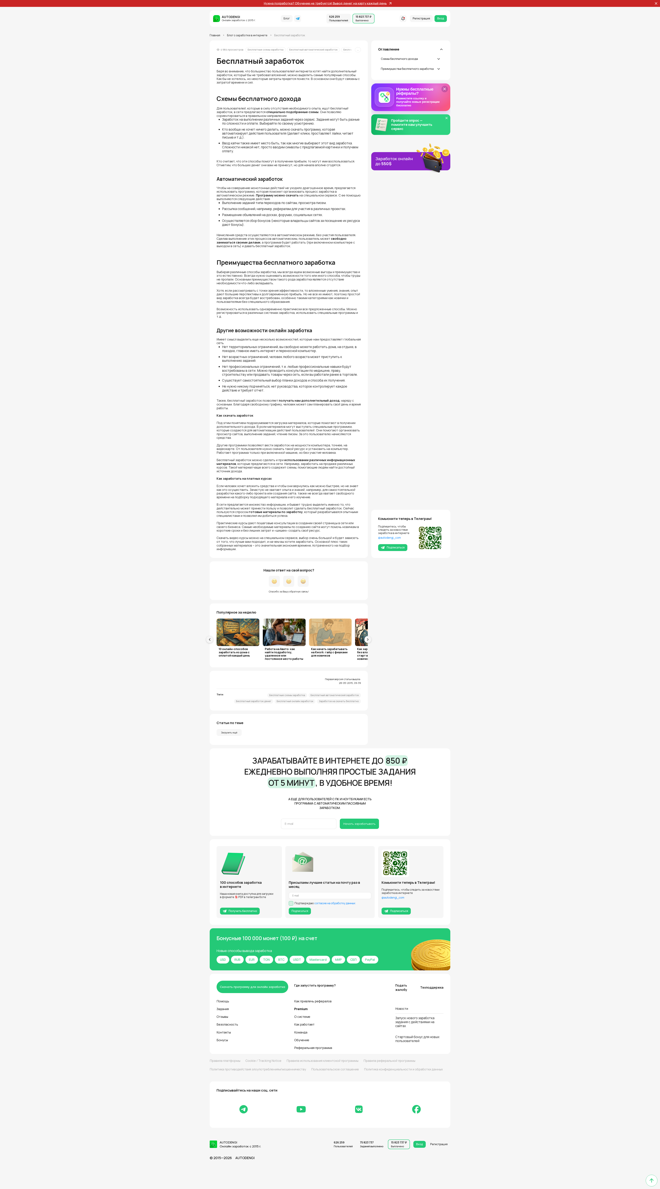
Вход (440, 18)
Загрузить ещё (229, 732)
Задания (223, 1009)
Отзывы (222, 1017)
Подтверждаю (325, 903)
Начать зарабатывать (359, 823)
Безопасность (227, 1024)
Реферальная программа (313, 1048)
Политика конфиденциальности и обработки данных (403, 1069)
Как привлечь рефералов (313, 1001)
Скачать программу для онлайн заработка (252, 987)
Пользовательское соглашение (335, 1069)
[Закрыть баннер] (444, 89)
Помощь (223, 1001)
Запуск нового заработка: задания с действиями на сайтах (415, 1022)
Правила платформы (225, 1061)
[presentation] (209, 639)
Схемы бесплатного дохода (399, 59)
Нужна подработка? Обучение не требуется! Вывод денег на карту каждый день (325, 3)
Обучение (301, 1040)
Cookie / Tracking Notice (263, 1061)
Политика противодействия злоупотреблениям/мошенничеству (258, 1069)
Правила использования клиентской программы (322, 1061)
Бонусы (222, 1040)
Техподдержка (431, 987)
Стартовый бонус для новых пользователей (417, 1039)
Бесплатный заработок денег (253, 701)
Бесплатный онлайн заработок (295, 701)
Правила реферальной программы (389, 1061)
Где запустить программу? (314, 985)
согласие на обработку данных (334, 903)
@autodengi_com (389, 537)
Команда (300, 1032)
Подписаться (396, 547)
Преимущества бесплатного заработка (407, 69)
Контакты (224, 1032)
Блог (287, 18)
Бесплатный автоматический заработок (313, 49)
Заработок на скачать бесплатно (339, 701)
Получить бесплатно (243, 911)
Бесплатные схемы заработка (265, 49)
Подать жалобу (401, 987)
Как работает (304, 1024)
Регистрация (421, 18)
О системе (302, 1017)
